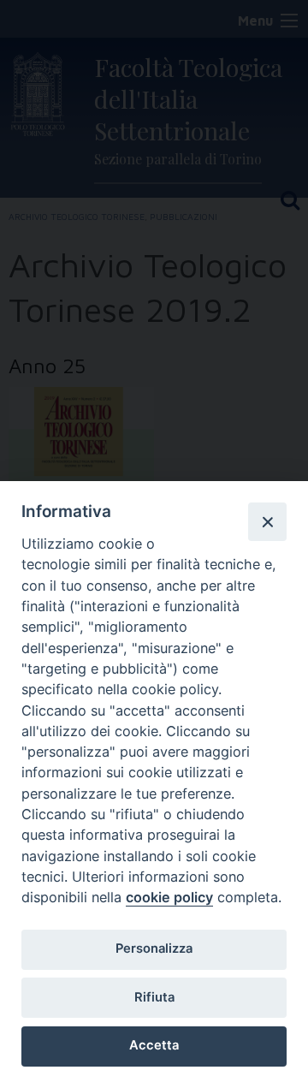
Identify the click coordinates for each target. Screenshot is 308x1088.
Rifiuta (154, 997)
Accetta (154, 1045)
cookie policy (169, 897)
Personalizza (154, 948)
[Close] (267, 521)
